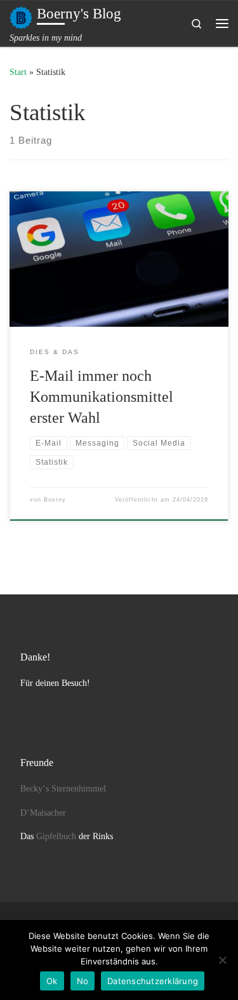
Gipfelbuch (56, 836)
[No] (222, 960)
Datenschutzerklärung (152, 981)
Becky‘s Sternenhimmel (63, 788)
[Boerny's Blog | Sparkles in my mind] (21, 16)
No (83, 981)
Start (18, 72)
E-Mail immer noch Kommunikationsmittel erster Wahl (101, 397)
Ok (52, 981)
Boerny (55, 500)
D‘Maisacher (43, 813)
